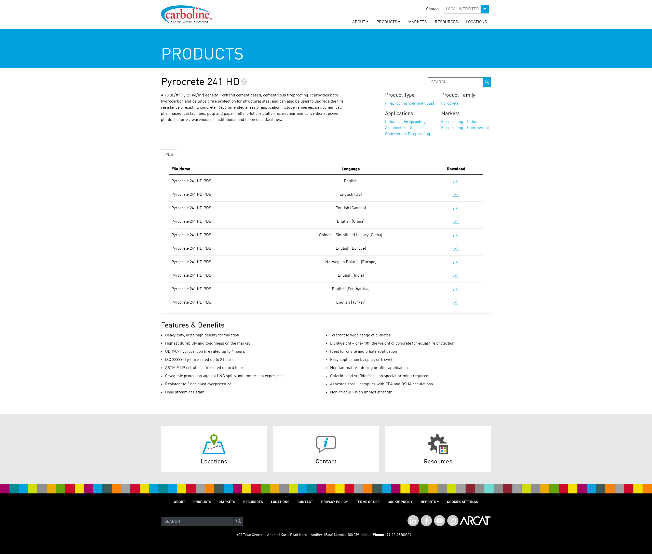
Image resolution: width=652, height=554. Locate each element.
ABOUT (179, 502)
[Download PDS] (456, 182)
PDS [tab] (169, 155)
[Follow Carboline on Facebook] (426, 520)
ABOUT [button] (358, 22)
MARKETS (417, 22)
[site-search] (238, 522)
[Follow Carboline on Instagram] (452, 520)
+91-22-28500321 (398, 535)
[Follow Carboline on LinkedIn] (413, 520)
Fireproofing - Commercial (465, 128)
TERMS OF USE (367, 502)
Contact (433, 9)
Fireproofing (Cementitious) (409, 104)
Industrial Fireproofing (405, 122)
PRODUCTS (202, 502)
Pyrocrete (449, 104)
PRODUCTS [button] (386, 22)
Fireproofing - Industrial (463, 122)
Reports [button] (428, 502)
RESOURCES (446, 22)
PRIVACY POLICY (334, 502)
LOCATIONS (476, 22)
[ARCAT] (475, 521)
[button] (466, 9)
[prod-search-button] (487, 82)
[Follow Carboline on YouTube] (439, 520)
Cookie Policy (400, 502)
